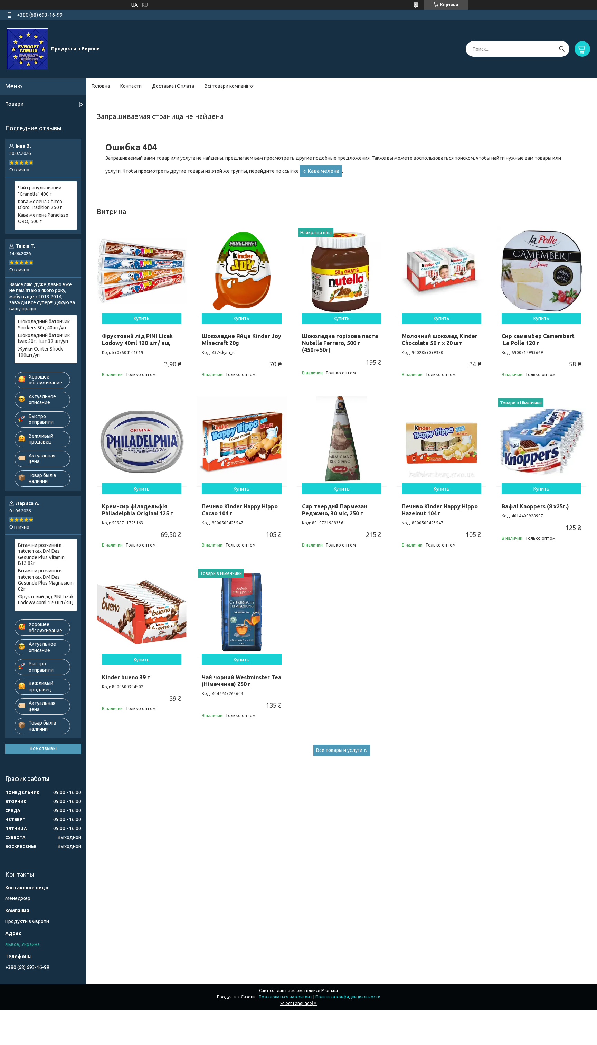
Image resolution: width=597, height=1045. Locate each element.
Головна (101, 86)
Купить (142, 318)
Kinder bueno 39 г (126, 677)
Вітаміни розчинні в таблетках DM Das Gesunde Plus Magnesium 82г (46, 580)
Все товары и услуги (339, 750)
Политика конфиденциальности (347, 997)
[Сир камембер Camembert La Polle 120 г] (541, 271)
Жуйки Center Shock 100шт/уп (40, 352)
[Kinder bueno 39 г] (142, 612)
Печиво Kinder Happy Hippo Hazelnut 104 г (440, 509)
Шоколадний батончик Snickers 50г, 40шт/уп (44, 324)
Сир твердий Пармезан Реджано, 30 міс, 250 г (334, 509)
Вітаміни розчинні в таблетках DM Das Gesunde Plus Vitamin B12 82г (41, 554)
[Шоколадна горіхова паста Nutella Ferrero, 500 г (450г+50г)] (342, 271)
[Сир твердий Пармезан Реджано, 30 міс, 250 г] (342, 441)
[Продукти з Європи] (27, 49)
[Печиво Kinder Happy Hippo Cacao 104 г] (241, 441)
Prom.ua (329, 990)
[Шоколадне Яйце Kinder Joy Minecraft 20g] (241, 271)
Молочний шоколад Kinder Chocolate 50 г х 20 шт (439, 339)
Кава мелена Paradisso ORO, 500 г (43, 218)
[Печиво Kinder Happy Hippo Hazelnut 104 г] (441, 441)
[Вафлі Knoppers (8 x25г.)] (541, 441)
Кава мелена (323, 171)
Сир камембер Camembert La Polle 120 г (538, 339)
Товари (14, 104)
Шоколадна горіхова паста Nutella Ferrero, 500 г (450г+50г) (340, 343)
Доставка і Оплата (173, 86)
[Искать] (561, 49)
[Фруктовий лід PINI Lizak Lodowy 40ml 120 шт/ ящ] (142, 271)
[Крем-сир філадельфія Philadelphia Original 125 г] (142, 441)
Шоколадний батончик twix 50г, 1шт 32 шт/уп (44, 338)
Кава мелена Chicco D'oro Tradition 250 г (40, 205)
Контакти (131, 86)
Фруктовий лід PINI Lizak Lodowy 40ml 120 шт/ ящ (137, 339)
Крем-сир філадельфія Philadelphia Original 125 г (137, 509)
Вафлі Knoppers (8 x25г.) (535, 506)
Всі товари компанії (226, 86)
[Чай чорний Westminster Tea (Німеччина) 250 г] (241, 612)
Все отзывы (43, 748)
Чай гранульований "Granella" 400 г (39, 191)
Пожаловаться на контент (285, 997)
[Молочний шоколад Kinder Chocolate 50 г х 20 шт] (441, 271)
